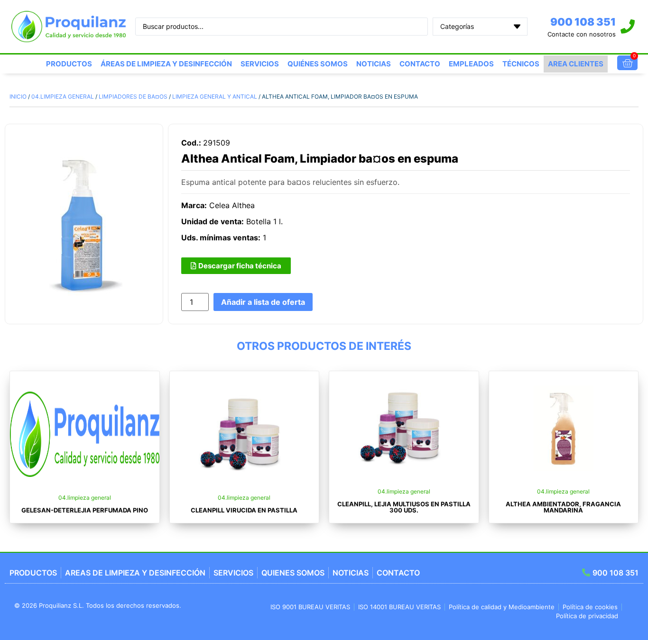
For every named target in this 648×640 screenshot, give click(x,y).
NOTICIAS (373, 63)
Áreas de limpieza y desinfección (166, 63)
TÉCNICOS (520, 63)
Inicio (18, 96)
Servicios (260, 63)
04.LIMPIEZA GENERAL (62, 96)
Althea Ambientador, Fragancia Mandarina (563, 507)
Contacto (419, 63)
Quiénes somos (317, 63)
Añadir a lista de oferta (263, 302)
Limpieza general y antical (214, 96)
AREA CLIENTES (575, 63)
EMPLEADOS (471, 63)
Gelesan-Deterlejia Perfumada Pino (84, 510)
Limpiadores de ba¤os (133, 96)
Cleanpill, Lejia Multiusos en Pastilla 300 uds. (404, 507)
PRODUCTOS (69, 63)
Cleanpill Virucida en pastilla (244, 510)
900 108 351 (583, 22)
